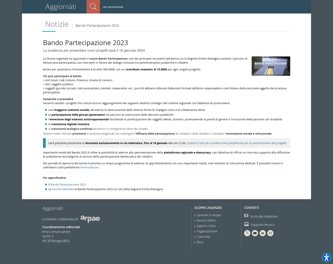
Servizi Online (206, 220)
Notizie (56, 24)
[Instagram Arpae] (270, 233)
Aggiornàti (60, 7)
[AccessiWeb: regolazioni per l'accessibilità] (326, 257)
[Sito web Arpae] (90, 219)
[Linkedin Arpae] (263, 233)
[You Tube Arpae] (255, 233)
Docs (200, 242)
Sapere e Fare (206, 226)
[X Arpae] (247, 233)
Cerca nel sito (93, 6)
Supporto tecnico (262, 225)
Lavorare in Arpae (209, 215)
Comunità (203, 236)
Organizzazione (207, 231)
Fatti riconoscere (113, 7)
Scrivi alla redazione (264, 216)
